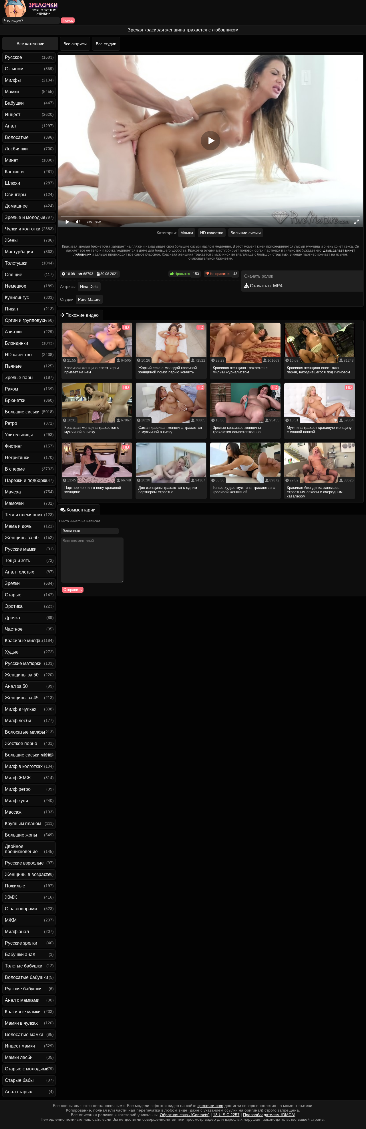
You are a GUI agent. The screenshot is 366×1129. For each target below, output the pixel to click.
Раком (11, 389)
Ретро (11, 423)
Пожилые (15, 885)
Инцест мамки (20, 1046)
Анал (10, 126)
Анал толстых (19, 572)
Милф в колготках (24, 766)
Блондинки (16, 343)
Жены (11, 240)
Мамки (12, 91)
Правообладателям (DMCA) (269, 1114)
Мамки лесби (19, 1057)
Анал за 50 (16, 686)
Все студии (106, 43)
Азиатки (13, 331)
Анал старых (18, 1091)
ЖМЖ (11, 897)
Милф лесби (18, 720)
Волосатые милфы (25, 732)
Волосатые (17, 137)
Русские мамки (21, 549)
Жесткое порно (21, 743)
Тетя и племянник (23, 514)
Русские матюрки (23, 663)
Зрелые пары (19, 377)
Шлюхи (12, 183)
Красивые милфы (24, 640)
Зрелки (12, 583)
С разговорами (21, 908)
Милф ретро (18, 789)
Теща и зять (17, 560)
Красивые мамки (23, 1011)
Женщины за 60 (22, 537)
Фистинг (13, 446)
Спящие (13, 274)
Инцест (12, 114)
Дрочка (12, 617)
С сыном (14, 68)
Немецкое (15, 286)
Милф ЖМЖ (18, 777)
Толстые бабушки (23, 965)
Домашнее (16, 206)
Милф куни (16, 800)
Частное (14, 629)
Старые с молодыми (27, 1068)
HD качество (18, 354)
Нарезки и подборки (26, 480)
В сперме (15, 469)
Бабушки (14, 103)
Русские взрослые (24, 863)
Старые (13, 594)
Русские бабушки (23, 988)
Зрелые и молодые (25, 217)
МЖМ (11, 920)
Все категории (30, 43)
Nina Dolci (89, 286)
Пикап (11, 308)
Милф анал (17, 931)
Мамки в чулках (21, 1023)
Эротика (14, 606)
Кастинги (14, 171)
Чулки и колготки (22, 228)
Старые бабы (19, 1080)
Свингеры (15, 194)
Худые (12, 652)
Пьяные (13, 366)
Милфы (13, 80)
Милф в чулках (20, 709)
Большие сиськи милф (29, 754)
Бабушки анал (20, 954)
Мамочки (14, 503)
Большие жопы (21, 835)
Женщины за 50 (22, 674)
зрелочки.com (210, 1105)
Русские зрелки (21, 943)
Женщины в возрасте (28, 874)
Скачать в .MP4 (266, 285)
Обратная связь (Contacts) (185, 1114)
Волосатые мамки (24, 1034)
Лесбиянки (16, 148)
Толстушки (16, 263)
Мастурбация (19, 251)
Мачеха (13, 491)
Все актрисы (75, 43)
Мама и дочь (18, 526)
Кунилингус (17, 297)
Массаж (13, 812)
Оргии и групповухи (26, 320)
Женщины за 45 (22, 697)
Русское (13, 57)
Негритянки (17, 457)
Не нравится (219, 274)
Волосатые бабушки (26, 977)
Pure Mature (89, 299)
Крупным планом (23, 823)
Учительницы (19, 434)
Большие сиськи (22, 411)
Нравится (182, 274)
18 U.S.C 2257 (226, 1114)
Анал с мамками (22, 1000)
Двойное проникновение (21, 849)
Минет (11, 160)
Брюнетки (15, 400)
